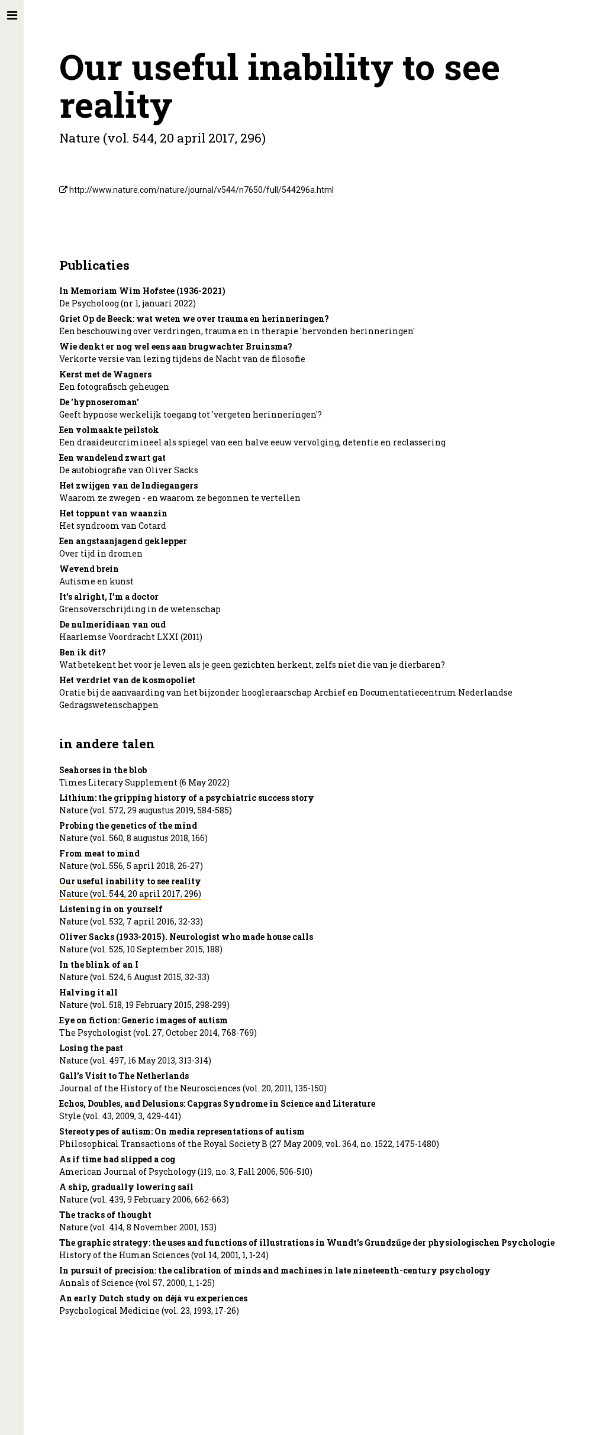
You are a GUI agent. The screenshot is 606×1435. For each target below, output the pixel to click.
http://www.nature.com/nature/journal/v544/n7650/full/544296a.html (200, 190)
